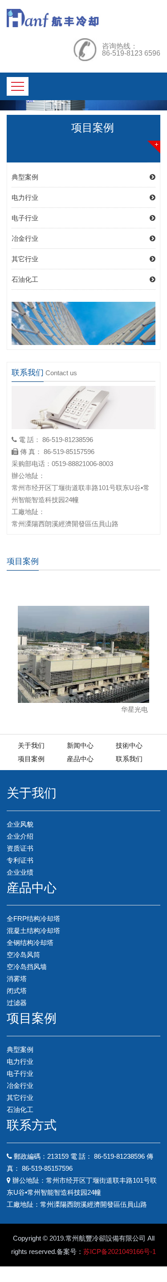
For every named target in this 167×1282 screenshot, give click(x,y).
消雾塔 (17, 978)
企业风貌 (20, 824)
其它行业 (25, 259)
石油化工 (25, 279)
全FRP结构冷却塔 (33, 918)
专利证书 (20, 860)
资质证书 (20, 848)
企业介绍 (20, 836)
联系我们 (129, 759)
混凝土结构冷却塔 (33, 930)
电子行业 (25, 218)
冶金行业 (25, 238)
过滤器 (17, 1002)
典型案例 (25, 177)
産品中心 (80, 759)
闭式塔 (17, 990)
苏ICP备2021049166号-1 (119, 1251)
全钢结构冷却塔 (30, 942)
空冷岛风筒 (23, 954)
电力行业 (25, 197)
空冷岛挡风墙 (27, 966)
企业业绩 (20, 872)
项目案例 (31, 759)
